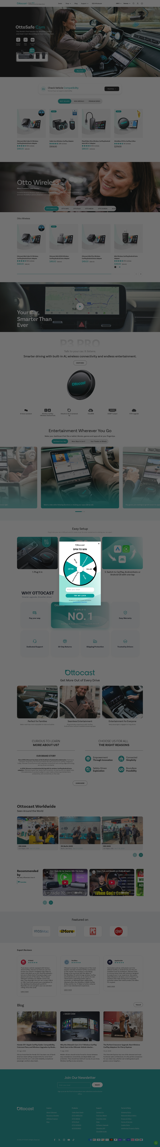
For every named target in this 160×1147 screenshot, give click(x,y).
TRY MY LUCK (80, 596)
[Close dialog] (99, 543)
